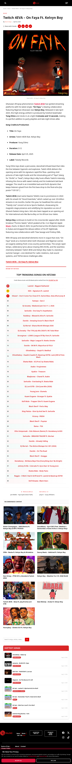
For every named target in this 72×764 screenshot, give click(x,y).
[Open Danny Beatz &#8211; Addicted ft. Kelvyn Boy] (53, 541)
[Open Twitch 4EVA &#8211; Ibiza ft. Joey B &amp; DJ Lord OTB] (19, 590)
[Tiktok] (68, 737)
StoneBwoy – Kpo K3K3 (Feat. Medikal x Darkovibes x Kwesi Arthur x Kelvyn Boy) (52, 528)
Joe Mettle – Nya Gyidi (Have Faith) (21, 495)
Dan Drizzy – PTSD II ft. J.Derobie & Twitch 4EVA (18, 577)
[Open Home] (36, 3)
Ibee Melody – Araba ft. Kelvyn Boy (50, 602)
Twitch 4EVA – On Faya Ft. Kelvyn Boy (22, 262)
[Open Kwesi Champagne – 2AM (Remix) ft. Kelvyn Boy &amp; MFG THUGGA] (19, 515)
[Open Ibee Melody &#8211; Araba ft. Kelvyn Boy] (53, 590)
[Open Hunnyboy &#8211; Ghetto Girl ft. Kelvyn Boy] (19, 616)
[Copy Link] (30, 26)
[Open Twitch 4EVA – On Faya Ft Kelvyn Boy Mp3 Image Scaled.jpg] (36, 95)
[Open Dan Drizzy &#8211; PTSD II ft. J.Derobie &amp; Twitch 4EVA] (19, 565)
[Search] (5, 3)
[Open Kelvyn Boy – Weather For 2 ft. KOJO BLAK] (53, 565)
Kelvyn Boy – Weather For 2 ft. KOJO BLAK (52, 576)
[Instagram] (63, 737)
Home (4, 8)
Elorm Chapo (8, 22)
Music (9, 8)
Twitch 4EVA (39, 104)
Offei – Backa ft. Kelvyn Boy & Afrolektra (18, 552)
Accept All (18, 760)
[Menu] (66, 3)
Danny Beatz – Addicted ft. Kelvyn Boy (51, 552)
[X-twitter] (68, 732)
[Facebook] (63, 732)
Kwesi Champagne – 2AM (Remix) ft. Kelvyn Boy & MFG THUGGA (16, 528)
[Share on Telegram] (26, 26)
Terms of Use (43, 756)
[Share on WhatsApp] (23, 26)
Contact (23, 746)
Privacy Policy (32, 756)
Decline (53, 760)
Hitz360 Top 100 (53, 280)
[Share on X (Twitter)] (19, 26)
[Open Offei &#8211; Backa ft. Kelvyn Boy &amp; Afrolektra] (19, 541)
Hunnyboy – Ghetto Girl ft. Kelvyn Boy (17, 628)
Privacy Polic (5, 748)
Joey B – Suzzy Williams (46, 495)
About (17, 746)
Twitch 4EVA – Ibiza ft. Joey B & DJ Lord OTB (17, 603)
